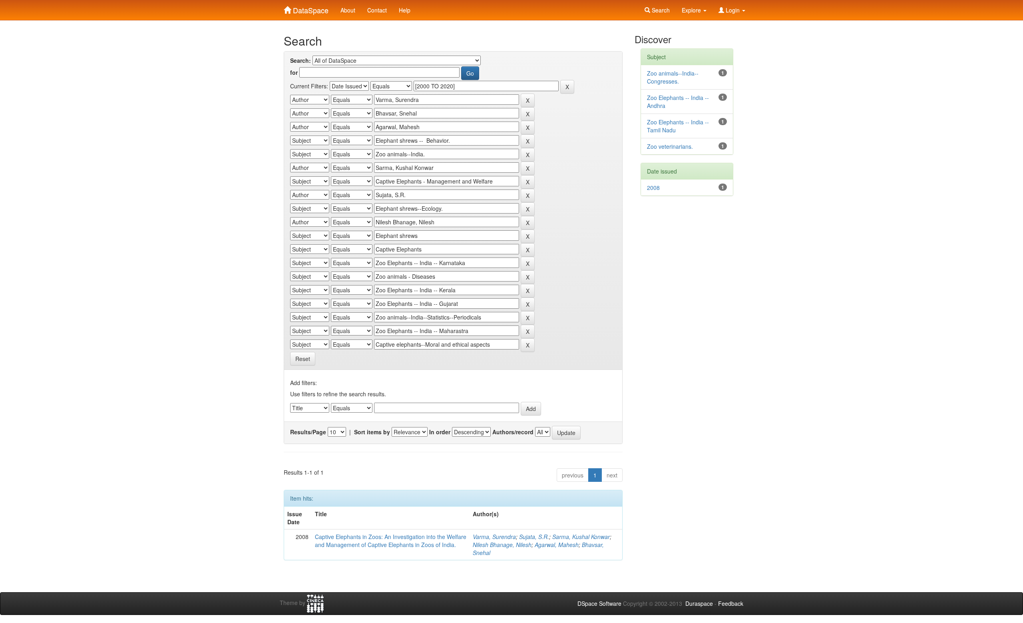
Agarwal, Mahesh (557, 545)
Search (660, 10)
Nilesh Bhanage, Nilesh (502, 545)
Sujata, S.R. (534, 537)
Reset (302, 359)
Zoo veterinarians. (670, 146)
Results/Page (308, 432)
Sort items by (372, 432)
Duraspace (699, 603)
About (347, 10)
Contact (377, 10)
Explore (692, 10)
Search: (300, 60)
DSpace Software (599, 603)
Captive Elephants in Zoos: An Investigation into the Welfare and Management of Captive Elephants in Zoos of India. (390, 541)
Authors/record (512, 432)
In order (439, 432)
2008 (653, 188)
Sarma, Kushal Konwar (581, 537)
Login (732, 10)
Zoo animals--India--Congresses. (673, 77)
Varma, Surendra (494, 537)
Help (404, 10)
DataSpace (309, 8)
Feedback (730, 603)
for (294, 72)
